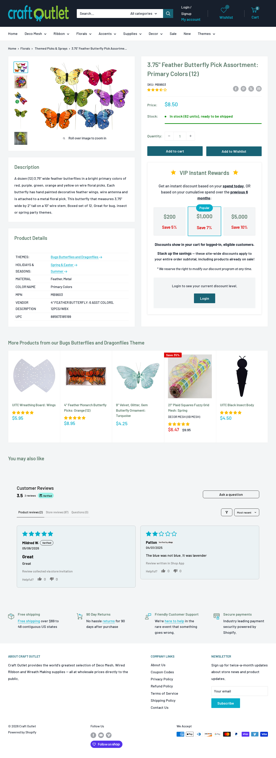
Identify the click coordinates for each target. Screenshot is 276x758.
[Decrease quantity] (169, 136)
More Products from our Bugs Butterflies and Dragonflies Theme (76, 343)
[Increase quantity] (190, 136)
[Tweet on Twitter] (251, 88)
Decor (153, 33)
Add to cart (175, 151)
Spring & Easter (62, 265)
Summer (57, 271)
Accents (105, 33)
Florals (81, 33)
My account (190, 19)
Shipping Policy (163, 700)
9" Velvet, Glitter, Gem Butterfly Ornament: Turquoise (132, 410)
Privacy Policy (162, 679)
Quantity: (154, 136)
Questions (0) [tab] (80, 512)
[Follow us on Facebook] (93, 735)
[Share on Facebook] (236, 88)
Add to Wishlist (234, 151)
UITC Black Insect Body (237, 405)
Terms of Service (164, 693)
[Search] (168, 13)
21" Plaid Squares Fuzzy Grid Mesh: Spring (188, 407)
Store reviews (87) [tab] (57, 512)
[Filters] (226, 512)
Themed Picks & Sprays (51, 48)
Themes (204, 33)
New (187, 33)
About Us (158, 665)
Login (204, 298)
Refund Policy (162, 686)
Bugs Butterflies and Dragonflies (75, 257)
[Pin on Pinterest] (243, 88)
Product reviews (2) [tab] (30, 512)
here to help (174, 621)
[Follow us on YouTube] (101, 735)
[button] (157, 89)
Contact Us (160, 707)
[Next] (268, 396)
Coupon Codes (162, 672)
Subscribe (225, 703)
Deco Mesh (33, 33)
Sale (173, 33)
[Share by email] (259, 88)
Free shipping (29, 621)
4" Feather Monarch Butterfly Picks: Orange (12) (85, 407)
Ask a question (231, 494)
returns (109, 621)
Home (13, 33)
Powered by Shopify (22, 732)
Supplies (130, 33)
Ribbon (59, 33)
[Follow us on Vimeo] (109, 735)
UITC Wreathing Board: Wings (34, 405)
